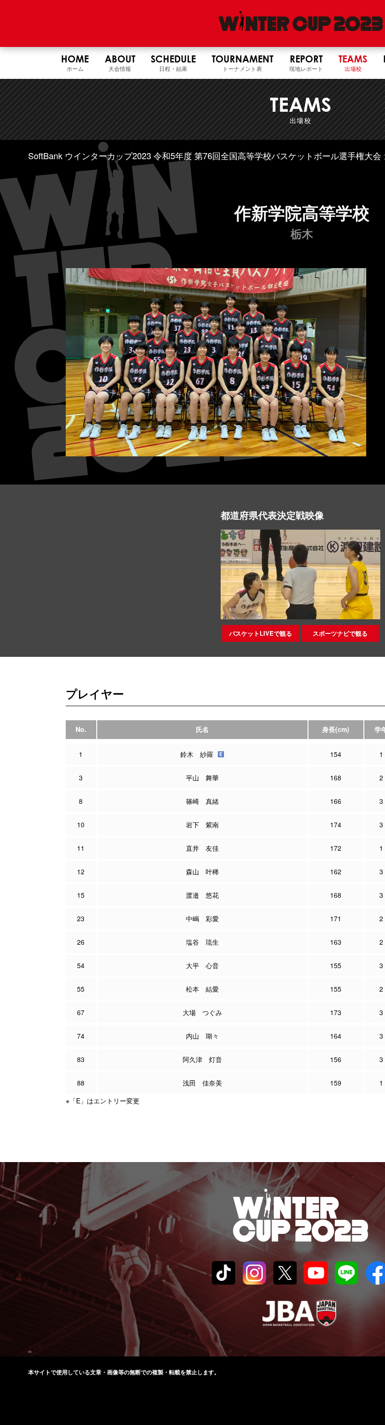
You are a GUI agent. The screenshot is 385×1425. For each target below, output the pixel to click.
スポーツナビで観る (340, 633)
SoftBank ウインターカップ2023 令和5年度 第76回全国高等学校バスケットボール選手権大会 (204, 155)
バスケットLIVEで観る (260, 633)
